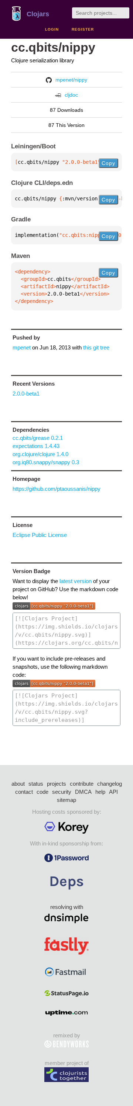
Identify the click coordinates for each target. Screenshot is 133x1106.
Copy (108, 163)
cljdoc (71, 95)
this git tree (96, 347)
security (61, 792)
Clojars (38, 14)
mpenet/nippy (71, 80)
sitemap (66, 800)
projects (56, 784)
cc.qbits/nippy (53, 47)
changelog (109, 784)
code (42, 792)
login (52, 29)
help (100, 792)
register (83, 29)
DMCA (83, 792)
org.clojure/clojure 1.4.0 (40, 454)
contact (24, 792)
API (113, 792)
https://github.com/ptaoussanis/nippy (56, 489)
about (18, 784)
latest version (75, 581)
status (35, 784)
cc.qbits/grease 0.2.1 (38, 438)
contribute (81, 784)
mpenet (22, 347)
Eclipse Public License (40, 535)
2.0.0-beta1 (26, 393)
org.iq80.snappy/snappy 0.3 (46, 462)
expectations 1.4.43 (36, 446)
